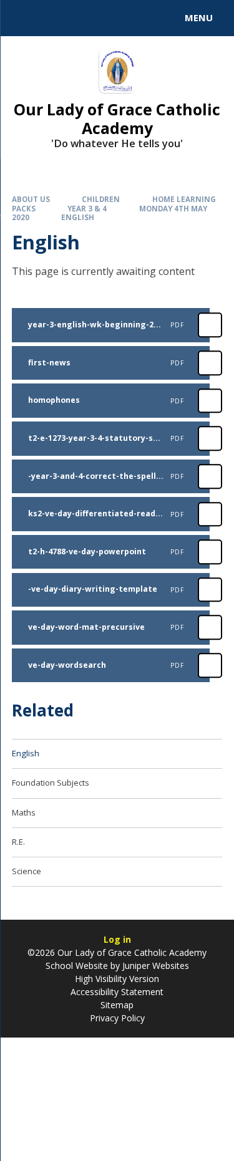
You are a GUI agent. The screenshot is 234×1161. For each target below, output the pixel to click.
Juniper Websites (155, 965)
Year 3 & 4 (87, 208)
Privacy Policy (117, 1018)
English (77, 217)
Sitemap (117, 1005)
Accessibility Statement (117, 992)
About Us (31, 199)
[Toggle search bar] (23, 18)
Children (101, 199)
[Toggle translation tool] (55, 18)
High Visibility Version (117, 979)
